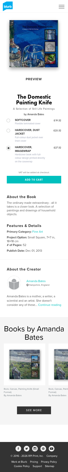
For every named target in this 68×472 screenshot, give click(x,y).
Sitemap (49, 466)
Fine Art (37, 232)
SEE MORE (34, 410)
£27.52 (57, 147)
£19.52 (57, 120)
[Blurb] (7, 8)
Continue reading (49, 305)
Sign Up (47, 6)
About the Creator (24, 269)
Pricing (34, 461)
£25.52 (57, 130)
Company (51, 456)
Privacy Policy (49, 461)
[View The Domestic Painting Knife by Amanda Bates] (33, 43)
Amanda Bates (36, 281)
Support (37, 466)
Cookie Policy (22, 466)
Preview (34, 79)
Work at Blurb (19, 461)
